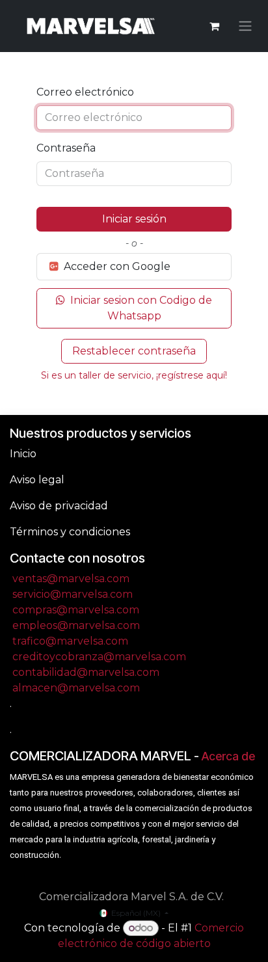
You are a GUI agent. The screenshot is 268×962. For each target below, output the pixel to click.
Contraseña (66, 148)
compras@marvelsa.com (75, 610)
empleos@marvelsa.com (76, 625)
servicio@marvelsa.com (72, 594)
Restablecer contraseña (134, 351)
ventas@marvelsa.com (70, 578)
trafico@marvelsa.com (70, 641)
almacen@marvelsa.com (76, 688)
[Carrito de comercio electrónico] (214, 26)
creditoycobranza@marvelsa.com (99, 656)
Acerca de (228, 756)
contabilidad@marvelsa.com (85, 672)
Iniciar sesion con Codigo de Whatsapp (140, 308)
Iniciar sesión (134, 219)
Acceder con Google (115, 266)
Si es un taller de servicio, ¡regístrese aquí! (134, 375)
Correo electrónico (85, 92)
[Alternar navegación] (245, 26)
